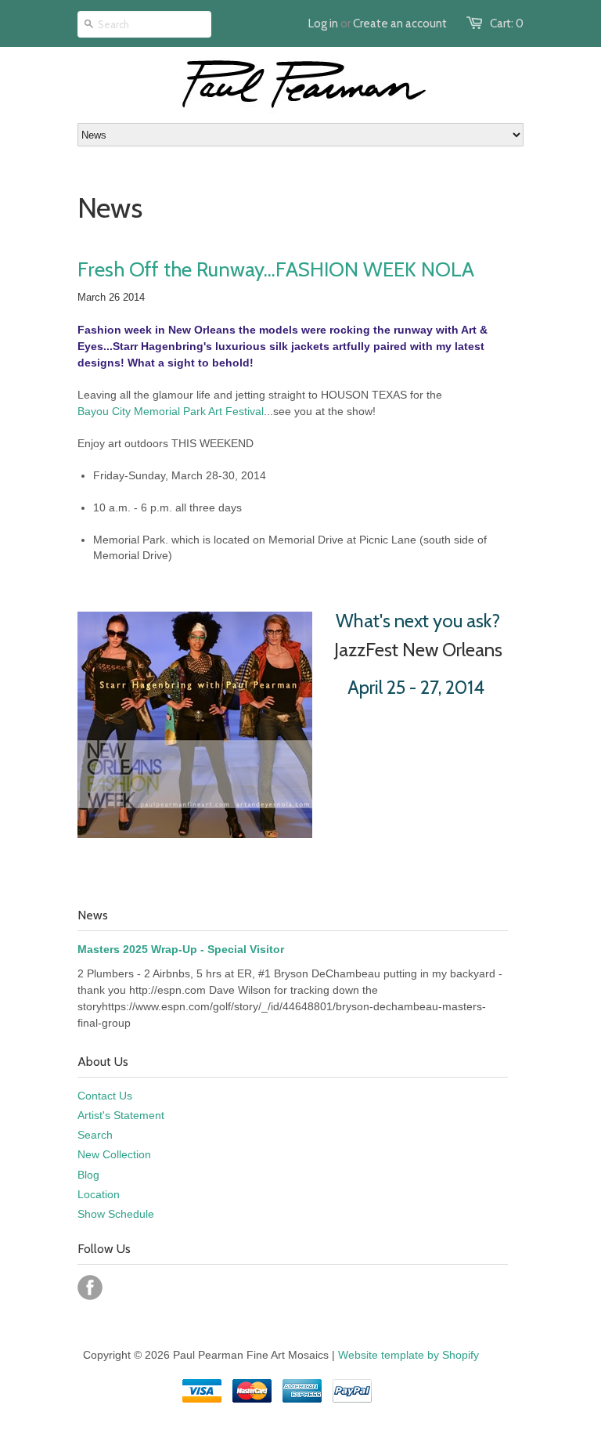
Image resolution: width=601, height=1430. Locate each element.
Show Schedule (115, 1214)
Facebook (90, 1287)
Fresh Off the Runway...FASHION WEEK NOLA (275, 269)
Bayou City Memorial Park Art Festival (170, 411)
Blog (88, 1174)
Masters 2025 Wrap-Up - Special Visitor (180, 949)
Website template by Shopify (408, 1355)
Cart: (507, 23)
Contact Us (104, 1095)
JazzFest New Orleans (418, 649)
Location (98, 1194)
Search (95, 1134)
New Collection (114, 1154)
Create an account (400, 23)
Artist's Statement (120, 1115)
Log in (323, 23)
